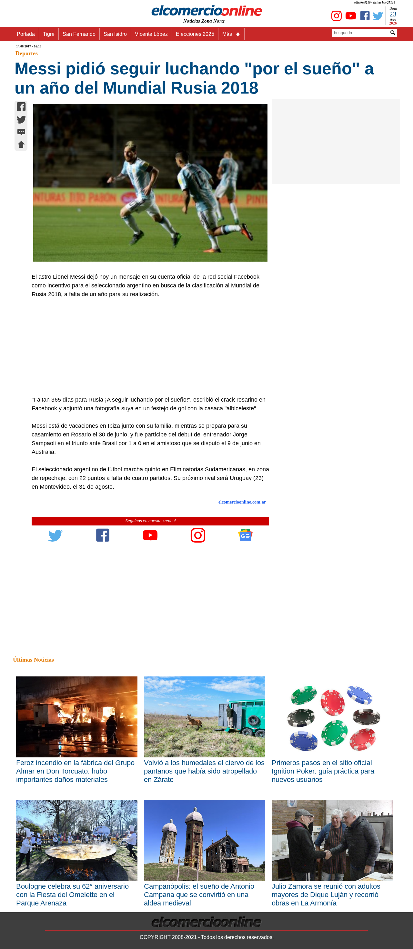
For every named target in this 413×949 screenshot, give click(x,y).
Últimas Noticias (33, 659)
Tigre (49, 34)
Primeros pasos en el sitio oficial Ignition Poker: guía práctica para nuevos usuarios (323, 771)
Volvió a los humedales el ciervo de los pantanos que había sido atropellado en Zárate (204, 771)
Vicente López (151, 34)
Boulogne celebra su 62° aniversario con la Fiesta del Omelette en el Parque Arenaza (72, 894)
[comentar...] (21, 132)
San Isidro (115, 34)
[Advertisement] (147, 347)
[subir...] (21, 145)
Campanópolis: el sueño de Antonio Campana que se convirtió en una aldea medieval (199, 894)
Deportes (26, 53)
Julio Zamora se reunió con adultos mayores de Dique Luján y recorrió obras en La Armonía (326, 894)
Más (227, 34)
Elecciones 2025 (195, 34)
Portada (26, 34)
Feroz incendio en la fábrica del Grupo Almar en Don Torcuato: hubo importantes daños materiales (75, 771)
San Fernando (79, 34)
